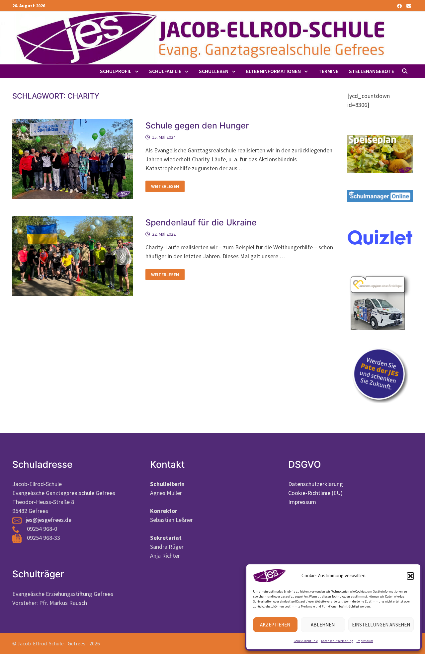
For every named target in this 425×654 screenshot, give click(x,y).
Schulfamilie (165, 71)
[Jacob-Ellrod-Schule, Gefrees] (199, 37)
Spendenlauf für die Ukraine (201, 222)
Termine (328, 71)
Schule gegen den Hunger (197, 125)
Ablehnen (323, 624)
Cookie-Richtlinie (306, 641)
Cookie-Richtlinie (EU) (315, 493)
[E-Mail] (409, 5)
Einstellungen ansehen (381, 624)
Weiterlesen (165, 186)
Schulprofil (115, 71)
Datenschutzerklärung (337, 641)
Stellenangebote (371, 71)
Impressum (365, 641)
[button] (410, 576)
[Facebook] (400, 5)
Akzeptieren (275, 624)
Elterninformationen (273, 71)
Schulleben (213, 71)
